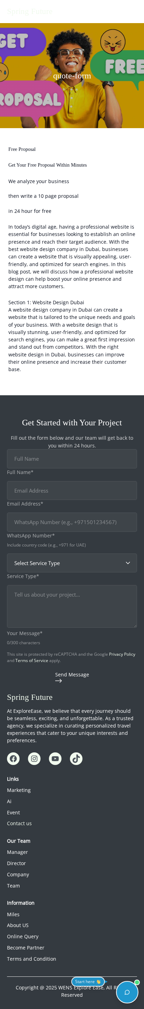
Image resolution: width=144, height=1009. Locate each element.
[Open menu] (133, 11)
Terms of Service (31, 660)
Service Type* (23, 576)
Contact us (19, 823)
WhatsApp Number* (31, 535)
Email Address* (25, 503)
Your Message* (25, 633)
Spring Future (29, 11)
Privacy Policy (122, 654)
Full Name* (20, 472)
